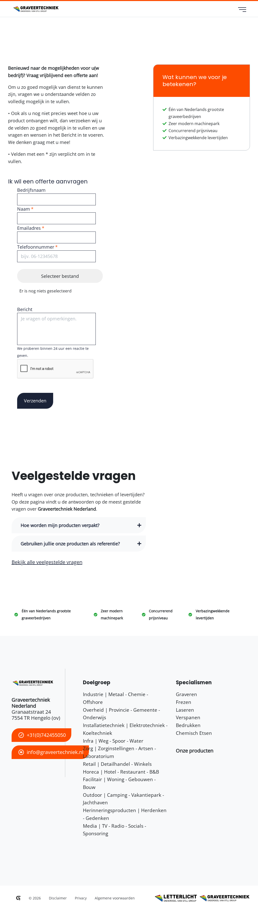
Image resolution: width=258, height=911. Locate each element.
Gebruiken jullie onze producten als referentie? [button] (70, 544)
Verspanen (188, 717)
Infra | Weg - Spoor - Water (113, 740)
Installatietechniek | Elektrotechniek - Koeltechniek (125, 729)
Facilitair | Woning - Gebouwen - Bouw (119, 783)
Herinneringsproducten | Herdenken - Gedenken (125, 814)
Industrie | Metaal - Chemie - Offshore (115, 698)
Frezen (183, 702)
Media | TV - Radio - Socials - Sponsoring (114, 829)
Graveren (186, 694)
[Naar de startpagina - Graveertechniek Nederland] (35, 9)
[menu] (242, 10)
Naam (23, 209)
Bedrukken (188, 725)
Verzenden (35, 401)
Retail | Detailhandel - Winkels (117, 764)
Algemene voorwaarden (115, 898)
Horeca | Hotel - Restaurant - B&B (121, 771)
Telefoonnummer (35, 247)
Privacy (81, 898)
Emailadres (29, 228)
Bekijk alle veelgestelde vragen (47, 562)
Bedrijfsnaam (31, 190)
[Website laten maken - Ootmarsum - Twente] (18, 898)
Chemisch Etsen (194, 733)
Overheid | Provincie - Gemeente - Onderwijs (121, 713)
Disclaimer (58, 898)
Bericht (24, 309)
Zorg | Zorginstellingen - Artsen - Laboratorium (119, 752)
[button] (194, 750)
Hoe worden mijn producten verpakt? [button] (60, 525)
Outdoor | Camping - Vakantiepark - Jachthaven (123, 798)
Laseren (185, 709)
